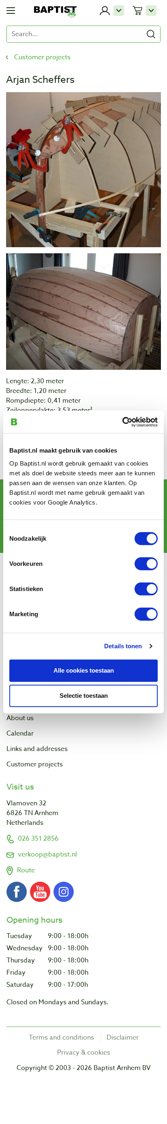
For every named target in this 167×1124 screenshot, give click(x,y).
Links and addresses (37, 749)
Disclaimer (123, 1037)
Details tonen (123, 646)
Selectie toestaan (84, 695)
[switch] (146, 563)
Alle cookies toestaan (84, 670)
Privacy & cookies (83, 1052)
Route (26, 870)
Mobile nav (10, 10)
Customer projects (42, 57)
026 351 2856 (38, 839)
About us (20, 718)
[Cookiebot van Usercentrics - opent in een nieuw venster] (122, 421)
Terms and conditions (61, 1037)
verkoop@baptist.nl (47, 854)
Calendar (20, 733)
